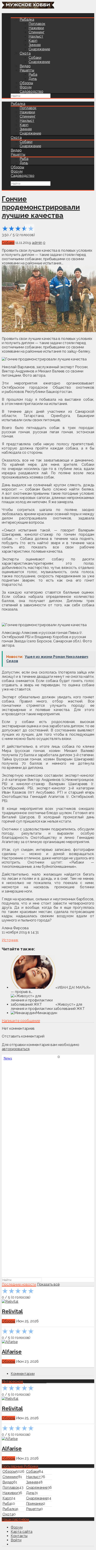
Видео (25, 66)
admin (37, 243)
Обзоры (26, 83)
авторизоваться (15, 1049)
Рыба (33, 74)
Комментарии (23, 1374)
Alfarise (12, 1351)
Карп (33, 41)
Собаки (35, 57)
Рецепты (27, 70)
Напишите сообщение (21, 1021)
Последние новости (19, 1284)
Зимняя (35, 45)
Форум (25, 87)
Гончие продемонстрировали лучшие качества (41, 207)
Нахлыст (36, 36)
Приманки (34, 1503)
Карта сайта (21, 1532)
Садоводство (31, 91)
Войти (16, 1540)
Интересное (12, 1381)
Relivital (12, 1311)
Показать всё (48, 1284)
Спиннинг (36, 32)
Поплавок (37, 24)
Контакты (19, 1536)
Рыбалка (27, 19)
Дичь (33, 79)
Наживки (36, 28)
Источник (10, 940)
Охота (25, 53)
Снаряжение (39, 49)
